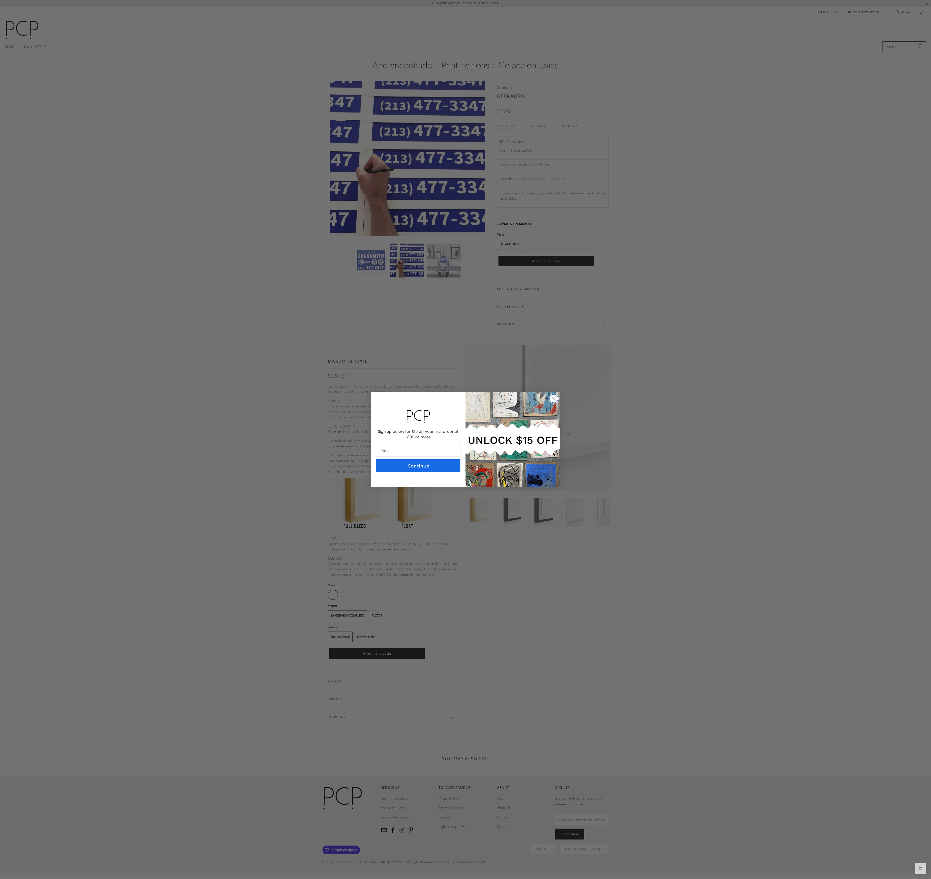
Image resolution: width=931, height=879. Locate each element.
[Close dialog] (554, 398)
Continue (418, 466)
